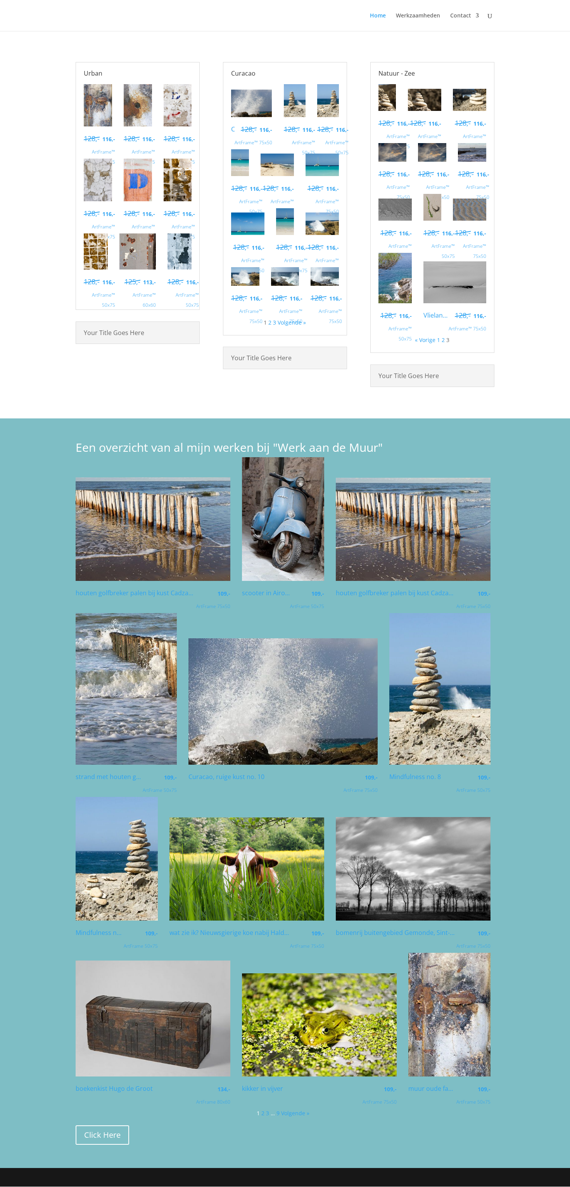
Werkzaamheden (418, 16)
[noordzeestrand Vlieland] (395, 218)
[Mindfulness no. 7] (328, 115)
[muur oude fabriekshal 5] (98, 124)
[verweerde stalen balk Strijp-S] (137, 267)
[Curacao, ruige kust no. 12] (322, 233)
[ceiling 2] (178, 199)
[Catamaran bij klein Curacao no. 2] (247, 233)
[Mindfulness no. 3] (387, 108)
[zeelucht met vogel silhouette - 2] (392, 159)
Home (378, 16)
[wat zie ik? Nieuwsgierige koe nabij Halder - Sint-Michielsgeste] (246, 918)
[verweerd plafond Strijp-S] (180, 267)
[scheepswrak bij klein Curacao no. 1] (277, 174)
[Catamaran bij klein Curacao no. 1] (285, 233)
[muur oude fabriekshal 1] (138, 199)
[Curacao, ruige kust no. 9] (285, 283)
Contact (460, 16)
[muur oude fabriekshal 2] (98, 199)
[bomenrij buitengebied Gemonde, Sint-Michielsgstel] (413, 918)
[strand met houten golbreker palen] (126, 762)
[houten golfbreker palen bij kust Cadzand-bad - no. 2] (153, 578)
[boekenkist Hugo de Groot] (153, 1074)
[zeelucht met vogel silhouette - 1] (432, 159)
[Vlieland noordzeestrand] (469, 218)
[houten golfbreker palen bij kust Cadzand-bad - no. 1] (413, 578)
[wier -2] (432, 218)
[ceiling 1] (96, 267)
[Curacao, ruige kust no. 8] (325, 283)
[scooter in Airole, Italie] (283, 578)
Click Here (102, 1135)
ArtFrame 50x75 (307, 600)
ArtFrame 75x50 (213, 600)
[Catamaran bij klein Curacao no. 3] (322, 174)
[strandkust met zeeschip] (472, 159)
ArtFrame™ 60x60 (140, 292)
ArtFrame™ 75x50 (253, 135)
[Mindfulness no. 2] (424, 108)
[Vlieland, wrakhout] (454, 301)
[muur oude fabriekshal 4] (138, 124)
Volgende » (295, 1113)
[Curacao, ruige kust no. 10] (251, 115)
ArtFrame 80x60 (213, 1095)
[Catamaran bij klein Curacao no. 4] (240, 174)
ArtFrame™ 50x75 (99, 149)
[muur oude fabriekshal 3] (178, 124)
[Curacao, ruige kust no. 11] (245, 283)
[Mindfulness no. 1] (469, 108)
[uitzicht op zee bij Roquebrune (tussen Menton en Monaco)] (395, 301)
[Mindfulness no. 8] (295, 115)
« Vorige (425, 340)
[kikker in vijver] (319, 1074)
